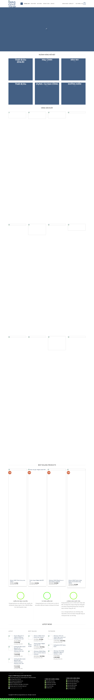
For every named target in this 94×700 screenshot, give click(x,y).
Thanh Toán (46, 3)
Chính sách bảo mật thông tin (73, 681)
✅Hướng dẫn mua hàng (50, 681)
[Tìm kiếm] (21, 3)
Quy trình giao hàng (71, 688)
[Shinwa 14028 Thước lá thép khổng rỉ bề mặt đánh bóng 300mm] (76, 524)
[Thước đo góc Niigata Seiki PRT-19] (37, 524)
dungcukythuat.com (18, 682)
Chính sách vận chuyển (72, 683)
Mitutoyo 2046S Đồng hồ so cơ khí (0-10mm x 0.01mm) (56, 581)
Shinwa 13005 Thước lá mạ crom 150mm (17, 581)
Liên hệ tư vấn (49, 687)
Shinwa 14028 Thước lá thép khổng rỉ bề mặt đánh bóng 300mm (75, 582)
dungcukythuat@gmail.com (17, 681)
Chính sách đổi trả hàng (72, 685)
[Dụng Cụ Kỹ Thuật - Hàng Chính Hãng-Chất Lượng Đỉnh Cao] (13, 3)
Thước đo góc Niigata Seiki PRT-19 (36, 581)
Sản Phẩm (33, 3)
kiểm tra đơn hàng (49, 686)
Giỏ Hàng (39, 3)
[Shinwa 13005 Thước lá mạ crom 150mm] (18, 524)
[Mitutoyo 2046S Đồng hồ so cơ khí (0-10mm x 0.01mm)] (57, 524)
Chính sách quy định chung (72, 680)
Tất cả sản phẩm (19, 673)
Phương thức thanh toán (51, 684)
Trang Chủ (27, 3)
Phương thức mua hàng (50, 682)
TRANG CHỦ (11, 673)
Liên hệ (52, 3)
